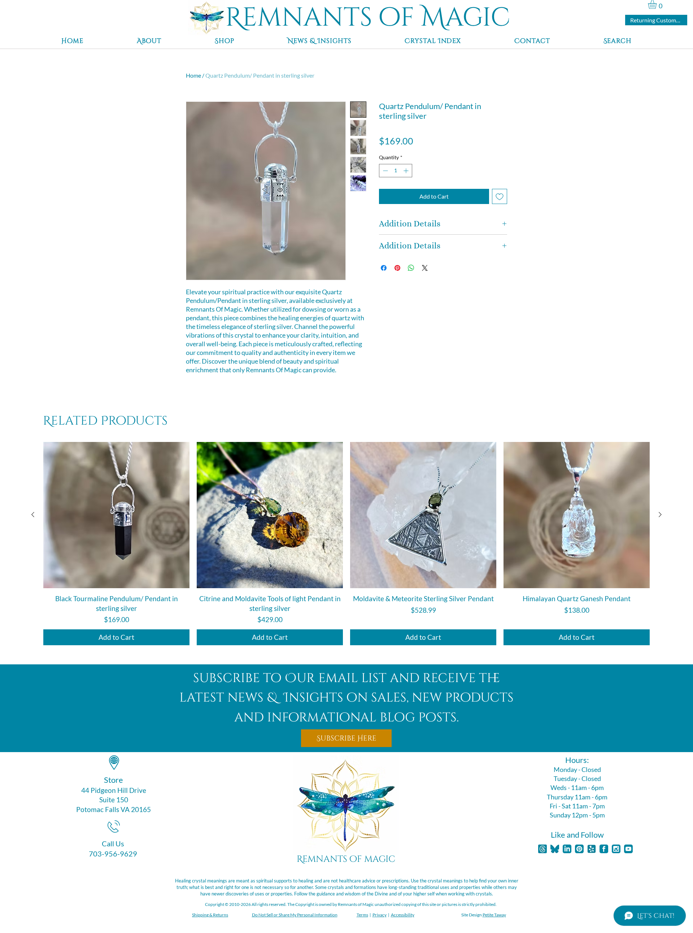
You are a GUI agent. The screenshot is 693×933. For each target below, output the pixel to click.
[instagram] (616, 849)
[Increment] (406, 170)
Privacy (379, 914)
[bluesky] (554, 849)
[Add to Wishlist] (499, 196)
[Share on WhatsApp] (411, 268)
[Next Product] (660, 514)
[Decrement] (384, 170)
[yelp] (591, 849)
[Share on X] (424, 268)
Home (193, 75)
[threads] (542, 849)
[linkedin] (567, 849)
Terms (362, 914)
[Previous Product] (33, 514)
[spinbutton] (395, 170)
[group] (346, 544)
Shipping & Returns (210, 914)
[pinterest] (579, 849)
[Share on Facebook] (383, 268)
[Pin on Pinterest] (397, 268)
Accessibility (402, 914)
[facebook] (604, 849)
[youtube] (628, 849)
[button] (657, 4)
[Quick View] (116, 515)
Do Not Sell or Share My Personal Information (294, 914)
